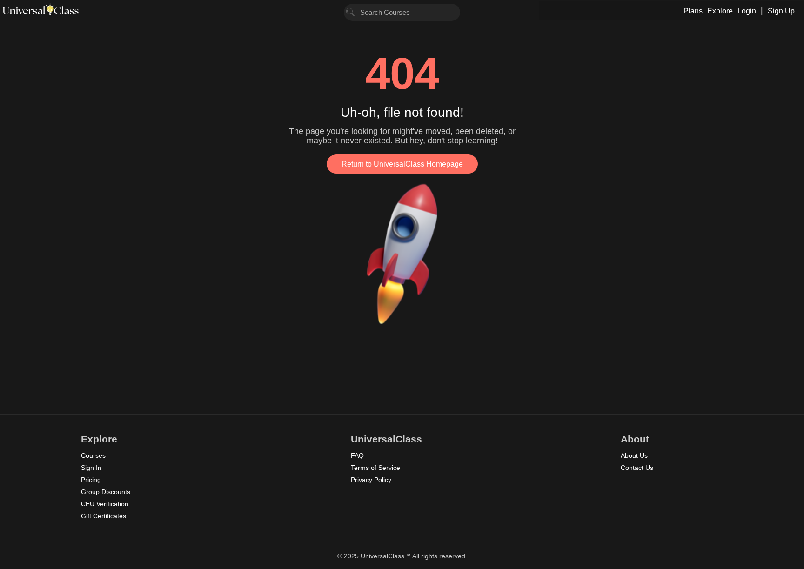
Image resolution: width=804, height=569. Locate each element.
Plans (693, 11)
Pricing (91, 479)
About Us (634, 455)
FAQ (357, 455)
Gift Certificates (103, 516)
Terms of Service (375, 467)
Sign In (91, 467)
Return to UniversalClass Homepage (402, 164)
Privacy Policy (371, 479)
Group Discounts (105, 491)
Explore (720, 11)
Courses (93, 455)
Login (746, 11)
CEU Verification (104, 504)
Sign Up (781, 11)
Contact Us (637, 467)
